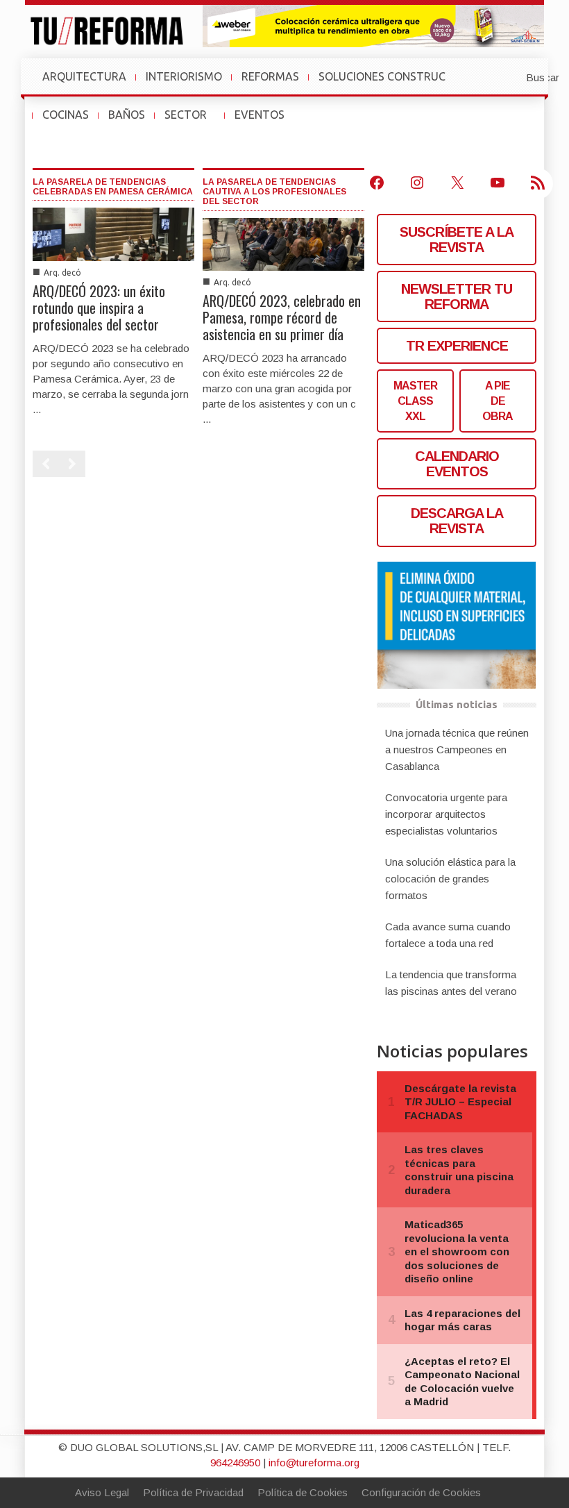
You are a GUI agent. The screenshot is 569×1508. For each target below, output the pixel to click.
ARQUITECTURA (84, 76)
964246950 (235, 1462)
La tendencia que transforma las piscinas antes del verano (451, 983)
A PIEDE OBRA (497, 401)
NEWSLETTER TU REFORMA (456, 296)
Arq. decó (62, 272)
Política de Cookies (302, 1492)
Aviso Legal (102, 1492)
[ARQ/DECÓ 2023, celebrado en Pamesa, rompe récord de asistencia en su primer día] (283, 243)
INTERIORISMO (184, 76)
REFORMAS (270, 76)
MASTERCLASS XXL (415, 401)
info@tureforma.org (314, 1462)
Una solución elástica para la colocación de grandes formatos (450, 878)
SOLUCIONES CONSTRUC (382, 76)
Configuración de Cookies (421, 1492)
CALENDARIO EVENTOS (457, 464)
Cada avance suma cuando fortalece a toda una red (448, 935)
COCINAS (65, 114)
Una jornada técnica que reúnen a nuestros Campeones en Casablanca (457, 749)
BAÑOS (126, 114)
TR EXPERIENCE (457, 345)
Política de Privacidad (193, 1492)
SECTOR (191, 121)
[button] (509, 76)
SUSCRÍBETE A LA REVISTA (456, 239)
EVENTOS (265, 121)
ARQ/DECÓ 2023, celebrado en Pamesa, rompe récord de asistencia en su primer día (282, 317)
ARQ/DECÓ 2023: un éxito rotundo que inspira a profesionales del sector (99, 307)
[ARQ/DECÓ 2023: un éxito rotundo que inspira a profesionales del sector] (113, 234)
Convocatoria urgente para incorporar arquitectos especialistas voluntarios (446, 814)
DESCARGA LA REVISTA (457, 520)
